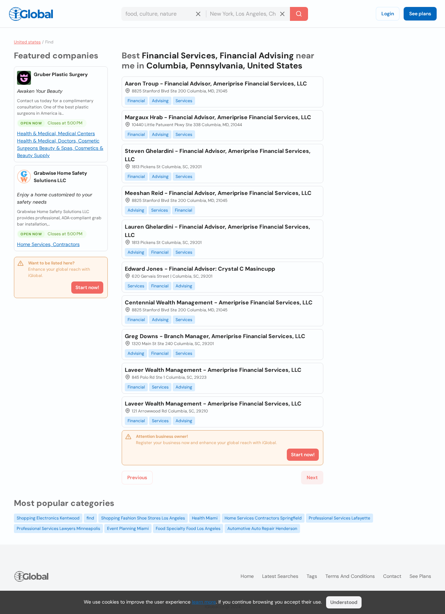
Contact (392, 576)
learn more (204, 602)
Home (247, 576)
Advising (160, 101)
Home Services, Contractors (48, 244)
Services (184, 101)
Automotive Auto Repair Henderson (262, 528)
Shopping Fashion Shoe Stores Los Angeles (143, 518)
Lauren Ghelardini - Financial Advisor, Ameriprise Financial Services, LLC (217, 231)
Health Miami (205, 518)
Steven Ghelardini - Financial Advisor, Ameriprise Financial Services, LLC (217, 155)
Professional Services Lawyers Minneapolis (58, 528)
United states (27, 42)
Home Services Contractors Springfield (263, 518)
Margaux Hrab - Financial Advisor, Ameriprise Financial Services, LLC (218, 117)
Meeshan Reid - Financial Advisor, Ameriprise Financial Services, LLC (218, 193)
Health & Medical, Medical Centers (56, 133)
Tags (312, 576)
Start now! (87, 287)
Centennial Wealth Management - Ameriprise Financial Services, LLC (219, 302)
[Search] (299, 14)
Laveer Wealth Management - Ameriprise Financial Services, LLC (213, 370)
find (90, 518)
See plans (420, 13)
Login (387, 13)
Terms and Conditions (350, 576)
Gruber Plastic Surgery (61, 74)
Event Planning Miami (128, 528)
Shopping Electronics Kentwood (48, 518)
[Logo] (31, 14)
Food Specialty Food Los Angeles (188, 528)
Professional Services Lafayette (339, 518)
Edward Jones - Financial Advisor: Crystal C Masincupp (200, 268)
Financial (136, 101)
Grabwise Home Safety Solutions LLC (60, 176)
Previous (137, 477)
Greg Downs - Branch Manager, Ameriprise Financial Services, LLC (215, 336)
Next (312, 477)
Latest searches (280, 576)
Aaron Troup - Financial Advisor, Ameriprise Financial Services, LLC (216, 83)
